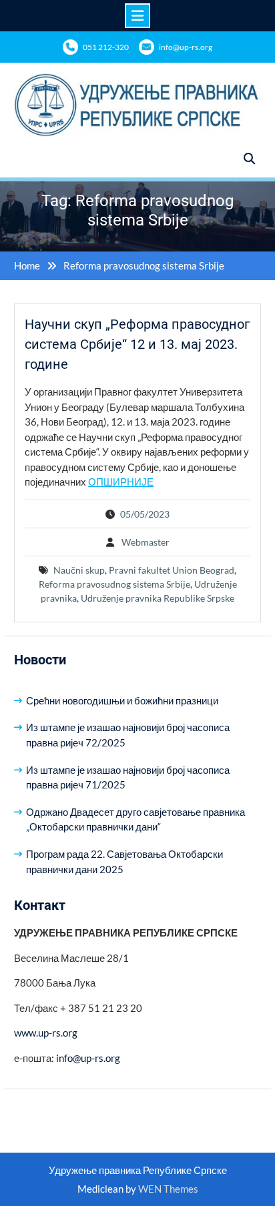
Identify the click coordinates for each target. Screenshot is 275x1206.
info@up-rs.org (185, 47)
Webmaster (145, 542)
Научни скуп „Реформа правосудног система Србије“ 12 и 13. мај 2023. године (137, 344)
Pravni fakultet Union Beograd (171, 570)
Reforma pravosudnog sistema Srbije (114, 584)
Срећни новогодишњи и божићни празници (122, 700)
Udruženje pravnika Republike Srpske (157, 598)
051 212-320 (106, 47)
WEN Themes (168, 1189)
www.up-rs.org (45, 1033)
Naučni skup (79, 570)
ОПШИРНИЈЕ (121, 482)
